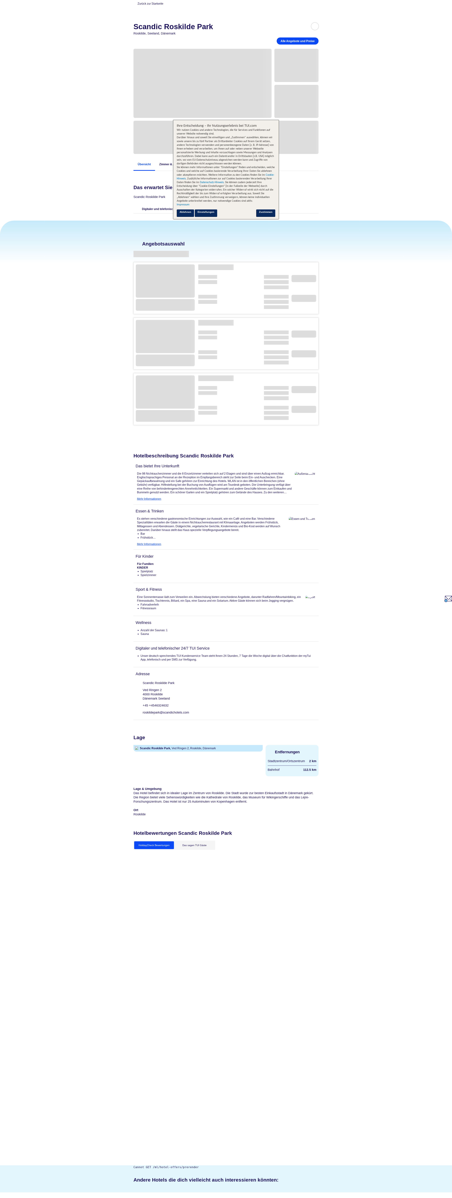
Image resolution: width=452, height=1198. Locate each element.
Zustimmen (265, 212)
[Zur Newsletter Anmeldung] (448, 601)
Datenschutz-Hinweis (212, 182)
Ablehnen (185, 212)
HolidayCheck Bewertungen (154, 845)
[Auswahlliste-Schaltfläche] (315, 26)
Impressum (183, 204)
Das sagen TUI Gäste (194, 845)
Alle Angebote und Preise (298, 41)
